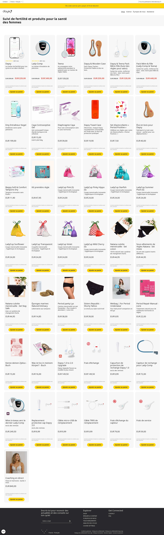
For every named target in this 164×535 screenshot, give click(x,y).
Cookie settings (89, 526)
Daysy (8, 63)
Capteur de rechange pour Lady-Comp (146, 364)
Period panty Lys (66, 303)
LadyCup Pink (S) (66, 187)
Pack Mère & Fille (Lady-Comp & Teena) (146, 64)
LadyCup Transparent (42, 244)
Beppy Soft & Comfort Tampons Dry (16, 188)
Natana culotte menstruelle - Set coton (118, 246)
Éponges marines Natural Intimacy (40, 304)
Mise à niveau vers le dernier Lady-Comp (15, 421)
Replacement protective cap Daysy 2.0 (42, 422)
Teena (61, 63)
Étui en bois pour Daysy (144, 126)
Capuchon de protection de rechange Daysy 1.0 (119, 365)
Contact (111, 514)
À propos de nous (139, 12)
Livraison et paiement (118, 533)
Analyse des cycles (90, 523)
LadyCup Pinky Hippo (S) (94, 188)
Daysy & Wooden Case (95, 63)
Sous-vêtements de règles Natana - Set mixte (145, 246)
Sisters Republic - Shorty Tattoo (92, 304)
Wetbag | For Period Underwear (120, 304)
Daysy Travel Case (92, 125)
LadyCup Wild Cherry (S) (94, 245)
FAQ (109, 516)
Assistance (150, 12)
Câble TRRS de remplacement (91, 421)
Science (129, 12)
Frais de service (143, 420)
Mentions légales (108, 533)
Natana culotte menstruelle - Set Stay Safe (15, 306)
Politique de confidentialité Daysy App (114, 531)
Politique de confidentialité (98, 531)
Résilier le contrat (90, 516)
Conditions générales (86, 531)
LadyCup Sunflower (14, 244)
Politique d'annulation (98, 533)
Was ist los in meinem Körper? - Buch (42, 364)
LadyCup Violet (65, 244)
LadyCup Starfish (118, 187)
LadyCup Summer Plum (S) (144, 188)
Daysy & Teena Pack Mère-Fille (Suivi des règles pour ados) (119, 66)
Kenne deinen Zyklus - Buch (16, 364)
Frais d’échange (91, 363)
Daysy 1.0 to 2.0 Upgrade (65, 364)
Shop (123, 12)
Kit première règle (40, 187)
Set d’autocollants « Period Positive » (119, 126)
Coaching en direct (14, 478)
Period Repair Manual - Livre (147, 304)
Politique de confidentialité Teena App (83, 533)
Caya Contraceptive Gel (41, 126)
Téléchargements (89, 521)
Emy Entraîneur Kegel (15, 125)
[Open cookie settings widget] (3, 532)
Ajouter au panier (16, 92)
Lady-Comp (37, 63)
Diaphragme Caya (66, 125)
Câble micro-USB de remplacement (67, 421)
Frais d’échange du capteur (119, 421)
